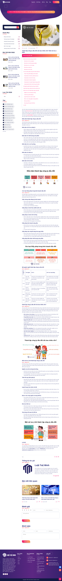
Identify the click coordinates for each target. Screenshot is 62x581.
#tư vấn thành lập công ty (8, 120)
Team (19, 560)
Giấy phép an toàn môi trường (29, 77)
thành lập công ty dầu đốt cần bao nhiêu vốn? (31, 88)
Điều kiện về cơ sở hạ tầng (29, 65)
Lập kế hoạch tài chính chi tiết (29, 96)
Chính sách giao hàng (40, 561)
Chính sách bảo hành (40, 568)
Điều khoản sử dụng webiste (40, 559)
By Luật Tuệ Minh (32, 48)
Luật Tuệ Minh (30, 115)
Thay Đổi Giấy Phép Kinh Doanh (12, 43)
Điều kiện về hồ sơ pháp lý (29, 61)
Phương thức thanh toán (40, 564)
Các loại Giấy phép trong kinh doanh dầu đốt (31, 71)
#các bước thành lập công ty (9, 106)
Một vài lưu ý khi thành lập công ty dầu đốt (31, 90)
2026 (12, 96)
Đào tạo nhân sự (27, 100)
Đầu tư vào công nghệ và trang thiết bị (31, 98)
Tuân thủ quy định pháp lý (28, 94)
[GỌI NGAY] (60, 570)
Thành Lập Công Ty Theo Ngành (19, 11)
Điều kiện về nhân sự (28, 67)
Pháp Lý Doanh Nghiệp (31, 560)
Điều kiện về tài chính (28, 69)
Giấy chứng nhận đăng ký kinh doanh (31, 73)
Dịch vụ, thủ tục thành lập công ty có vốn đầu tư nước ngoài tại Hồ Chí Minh (14, 76)
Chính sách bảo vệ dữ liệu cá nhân (40, 571)
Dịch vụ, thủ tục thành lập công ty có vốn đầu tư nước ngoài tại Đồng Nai (14, 59)
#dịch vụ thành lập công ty (8, 104)
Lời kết (24, 105)
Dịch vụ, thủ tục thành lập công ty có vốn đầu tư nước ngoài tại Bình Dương (14, 67)
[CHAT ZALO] (60, 567)
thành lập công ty (29, 110)
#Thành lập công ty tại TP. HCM (9, 117)
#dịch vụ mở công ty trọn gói (8, 129)
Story (19, 563)
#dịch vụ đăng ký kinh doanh (8, 122)
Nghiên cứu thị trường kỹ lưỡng (30, 92)
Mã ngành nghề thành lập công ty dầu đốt (31, 86)
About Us (19, 558)
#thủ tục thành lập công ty (8, 113)
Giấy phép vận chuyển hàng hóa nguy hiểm (32, 82)
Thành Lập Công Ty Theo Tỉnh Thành (12, 48)
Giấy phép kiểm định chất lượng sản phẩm (32, 84)
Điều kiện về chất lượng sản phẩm (30, 63)
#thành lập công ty (7, 124)
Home (10, 11)
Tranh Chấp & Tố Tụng (31, 558)
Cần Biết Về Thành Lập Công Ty (12, 41)
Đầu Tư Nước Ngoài (12, 46)
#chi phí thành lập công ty (8, 108)
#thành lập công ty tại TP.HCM (9, 115)
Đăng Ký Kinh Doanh (12, 36)
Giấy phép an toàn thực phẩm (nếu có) (31, 75)
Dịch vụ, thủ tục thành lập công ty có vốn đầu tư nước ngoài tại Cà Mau (14, 85)
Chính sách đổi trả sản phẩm (40, 567)
